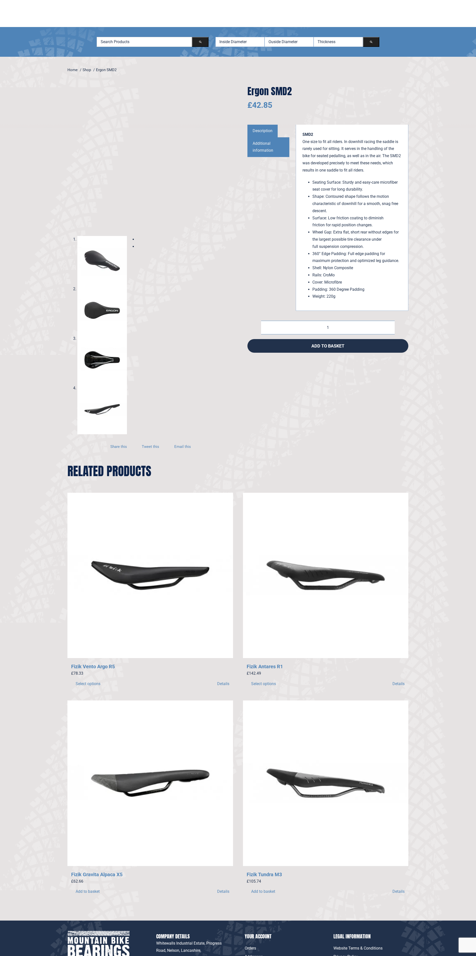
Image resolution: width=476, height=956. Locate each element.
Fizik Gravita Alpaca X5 (96, 874)
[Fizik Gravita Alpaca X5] (150, 783)
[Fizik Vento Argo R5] (150, 575)
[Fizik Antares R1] (326, 575)
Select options (88, 683)
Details (223, 683)
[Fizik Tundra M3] (326, 783)
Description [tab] (262, 130)
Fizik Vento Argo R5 (93, 666)
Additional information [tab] (263, 147)
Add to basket (327, 345)
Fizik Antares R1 (265, 666)
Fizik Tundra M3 (264, 874)
